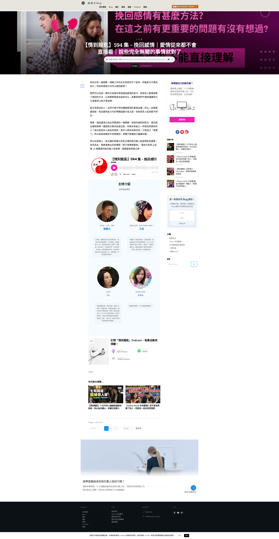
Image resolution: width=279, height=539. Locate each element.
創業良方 (172, 238)
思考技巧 (114, 511)
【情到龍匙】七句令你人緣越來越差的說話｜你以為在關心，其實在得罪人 (105, 398)
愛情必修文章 (116, 517)
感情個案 (114, 522)
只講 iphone (173, 251)
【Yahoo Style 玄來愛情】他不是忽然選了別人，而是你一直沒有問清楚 (142, 398)
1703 (125, 428)
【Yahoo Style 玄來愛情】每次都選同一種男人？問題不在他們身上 (186, 183)
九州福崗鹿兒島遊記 (177, 245)
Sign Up (182, 223)
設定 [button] (179, 535)
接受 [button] (186, 535)
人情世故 (172, 248)
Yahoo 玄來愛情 (175, 241)
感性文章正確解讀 (117, 519)
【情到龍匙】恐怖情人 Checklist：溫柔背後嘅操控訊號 (186, 171)
